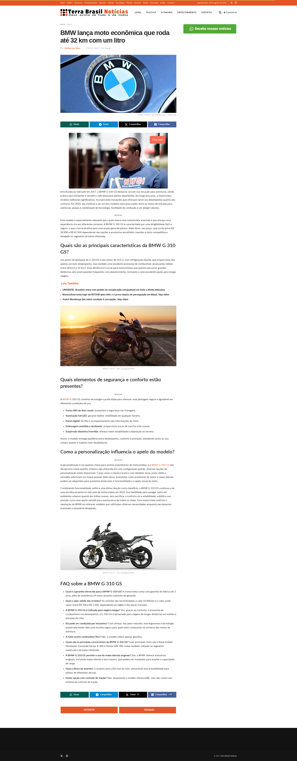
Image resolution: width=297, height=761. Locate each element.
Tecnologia (120, 3)
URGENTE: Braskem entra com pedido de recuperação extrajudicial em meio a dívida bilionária (113, 289)
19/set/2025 (93, 48)
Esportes (102, 3)
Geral (62, 3)
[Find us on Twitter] (231, 3)
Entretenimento (90, 3)
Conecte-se (231, 12)
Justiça (163, 3)
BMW (66, 399)
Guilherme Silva (73, 48)
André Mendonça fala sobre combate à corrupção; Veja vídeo (95, 299)
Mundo (111, 3)
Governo (137, 3)
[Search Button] (220, 12)
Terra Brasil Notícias (229, 756)
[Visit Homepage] (94, 12)
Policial (129, 3)
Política (70, 3)
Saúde (145, 3)
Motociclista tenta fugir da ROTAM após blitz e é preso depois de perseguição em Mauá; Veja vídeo (115, 294)
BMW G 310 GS (160, 465)
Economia (78, 3)
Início (62, 24)
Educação (154, 3)
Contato (170, 3)
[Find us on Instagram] (236, 3)
